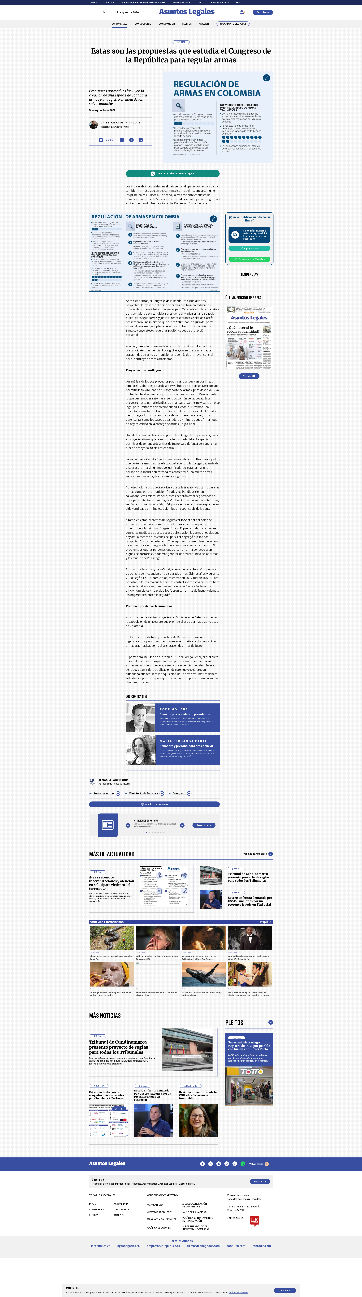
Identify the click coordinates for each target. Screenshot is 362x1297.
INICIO (92, 1203)
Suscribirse (263, 12)
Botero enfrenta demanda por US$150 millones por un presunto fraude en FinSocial (250, 901)
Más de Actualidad (111, 854)
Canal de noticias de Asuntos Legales (176, 173)
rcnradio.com (262, 1246)
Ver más (247, 376)
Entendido (285, 1290)
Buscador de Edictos (233, 23)
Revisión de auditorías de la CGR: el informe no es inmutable (198, 1095)
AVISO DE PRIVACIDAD (194, 1212)
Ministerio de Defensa (143, 793)
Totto (201, 2)
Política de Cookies (238, 1292)
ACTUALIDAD (119, 23)
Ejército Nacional (220, 2)
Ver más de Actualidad (255, 853)
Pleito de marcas (182, 2)
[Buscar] (104, 12)
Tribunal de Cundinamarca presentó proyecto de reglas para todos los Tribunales (249, 877)
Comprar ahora (249, 248)
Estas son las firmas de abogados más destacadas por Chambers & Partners (106, 1095)
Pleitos (234, 1022)
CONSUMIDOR (167, 23)
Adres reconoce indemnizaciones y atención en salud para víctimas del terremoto (111, 882)
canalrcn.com (236, 1246)
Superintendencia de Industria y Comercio (144, 2)
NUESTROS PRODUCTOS (159, 1212)
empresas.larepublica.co (163, 1246)
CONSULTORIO (142, 23)
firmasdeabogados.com (203, 1246)
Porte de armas (103, 793)
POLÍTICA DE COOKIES (158, 1227)
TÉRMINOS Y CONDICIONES (161, 1219)
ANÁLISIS (204, 23)
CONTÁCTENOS (154, 1205)
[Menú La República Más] (91, 12)
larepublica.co (100, 1246)
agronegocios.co (128, 1246)
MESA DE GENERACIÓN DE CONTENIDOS (194, 1205)
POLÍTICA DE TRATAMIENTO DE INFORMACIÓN (197, 1219)
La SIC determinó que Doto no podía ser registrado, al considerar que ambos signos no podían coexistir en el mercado (248, 1058)
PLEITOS (187, 23)
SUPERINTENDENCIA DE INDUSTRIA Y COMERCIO (195, 1228)
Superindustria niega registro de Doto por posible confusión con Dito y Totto (249, 1046)
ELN (238, 2)
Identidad (110, 2)
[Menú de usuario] (242, 12)
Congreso (179, 793)
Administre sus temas (156, 804)
